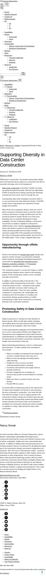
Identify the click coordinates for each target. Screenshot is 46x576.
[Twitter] (6, 487)
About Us (7, 65)
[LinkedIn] (6, 495)
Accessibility (8, 557)
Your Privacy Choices (11, 562)
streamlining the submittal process (25, 261)
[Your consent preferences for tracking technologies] (42, 572)
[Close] (20, 80)
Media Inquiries (9, 19)
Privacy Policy (9, 555)
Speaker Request (10, 14)
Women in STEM (6, 175)
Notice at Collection (11, 559)
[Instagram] (6, 499)
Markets (7, 51)
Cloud (11, 39)
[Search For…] (23, 74)
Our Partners (13, 69)
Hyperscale (13, 37)
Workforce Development (17, 48)
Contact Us (8, 17)
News (6, 53)
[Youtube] (6, 491)
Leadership (13, 67)
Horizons (12, 60)
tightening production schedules (13, 264)
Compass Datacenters (32, 226)
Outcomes (8, 41)
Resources (8, 55)
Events (6, 12)
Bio (18, 475)
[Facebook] (6, 483)
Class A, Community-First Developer (21, 46)
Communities (9, 44)
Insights (17, 145)
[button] (2, 4)
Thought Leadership (16, 58)
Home (2, 145)
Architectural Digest (11, 413)
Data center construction (11, 188)
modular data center (27, 254)
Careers (7, 552)
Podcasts (12, 62)
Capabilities (8, 32)
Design (6, 34)
